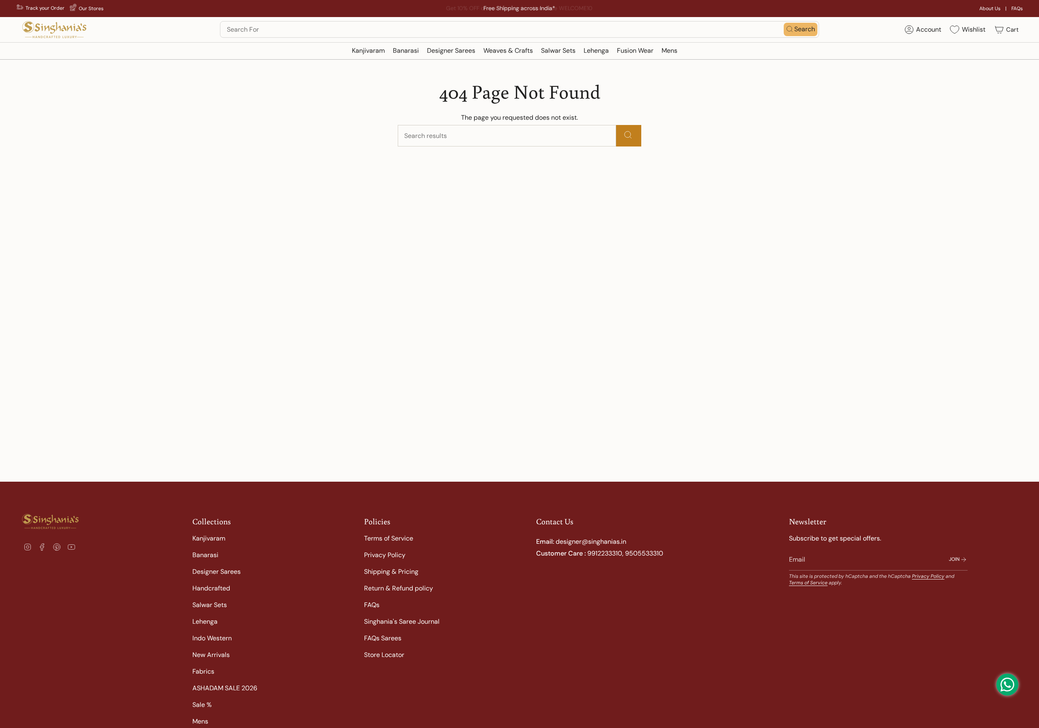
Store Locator (384, 654)
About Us (989, 8)
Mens (200, 721)
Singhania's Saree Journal (402, 621)
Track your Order (45, 8)
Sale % (202, 704)
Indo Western (212, 638)
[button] (368, 51)
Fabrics (203, 671)
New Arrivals (211, 654)
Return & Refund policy (398, 588)
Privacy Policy (384, 555)
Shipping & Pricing (391, 571)
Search (804, 29)
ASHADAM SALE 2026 (224, 688)
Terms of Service (388, 538)
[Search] (628, 135)
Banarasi (205, 555)
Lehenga (205, 621)
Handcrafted (211, 588)
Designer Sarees (216, 571)
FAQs (1017, 8)
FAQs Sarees (382, 638)
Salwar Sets (209, 605)
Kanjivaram (208, 538)
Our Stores (91, 8)
